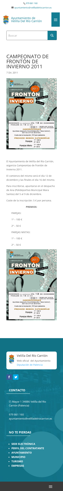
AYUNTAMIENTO (21, 452)
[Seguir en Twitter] (15, 377)
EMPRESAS (17, 466)
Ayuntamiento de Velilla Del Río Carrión (26, 19)
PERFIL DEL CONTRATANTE (27, 448)
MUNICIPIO (18, 457)
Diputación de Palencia (30, 364)
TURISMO (17, 461)
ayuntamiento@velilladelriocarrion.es (33, 7)
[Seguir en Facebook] (9, 377)
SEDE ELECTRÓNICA (23, 444)
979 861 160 (31, 3)
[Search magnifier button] (52, 35)
